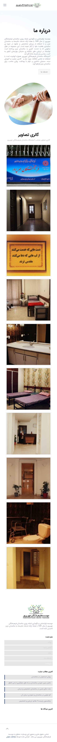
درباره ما (48, 663)
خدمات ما (47, 658)
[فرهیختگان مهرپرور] (28, 5)
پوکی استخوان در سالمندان (41, 677)
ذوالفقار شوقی (11, 736)
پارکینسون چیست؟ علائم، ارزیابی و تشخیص (35, 701)
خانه (49, 653)
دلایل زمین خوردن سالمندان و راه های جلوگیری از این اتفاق (29, 683)
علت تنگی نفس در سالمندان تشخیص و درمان (34, 689)
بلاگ (49, 642)
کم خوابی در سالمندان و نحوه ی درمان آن (36, 695)
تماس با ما (47, 647)
